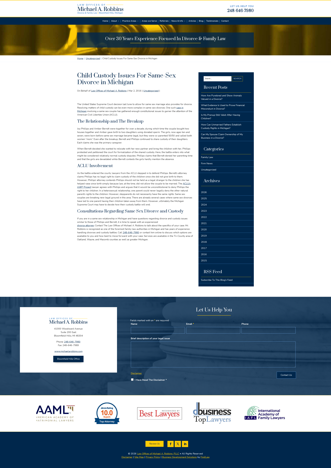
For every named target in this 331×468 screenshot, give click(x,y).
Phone (245, 323)
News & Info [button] (177, 21)
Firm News (207, 163)
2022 (204, 217)
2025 (204, 198)
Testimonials (212, 21)
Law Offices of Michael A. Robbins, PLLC (158, 453)
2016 (204, 254)
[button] (328, 449)
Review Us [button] (154, 443)
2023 (204, 210)
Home (105, 21)
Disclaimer (136, 373)
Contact (225, 21)
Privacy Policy (153, 457)
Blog (201, 21)
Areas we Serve (149, 21)
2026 (204, 192)
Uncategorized (151, 90)
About (114, 21)
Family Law (207, 157)
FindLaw (205, 457)
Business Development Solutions (179, 457)
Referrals (164, 21)
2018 (204, 242)
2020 (204, 229)
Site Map (139, 457)
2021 (204, 223)
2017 (204, 248)
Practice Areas (129, 21)
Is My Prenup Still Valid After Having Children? (220, 116)
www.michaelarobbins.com (68, 351)
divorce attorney (85, 225)
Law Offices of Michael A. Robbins (109, 90)
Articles (192, 21)
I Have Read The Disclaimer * (151, 379)
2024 (204, 204)
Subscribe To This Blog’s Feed (217, 280)
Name (134, 323)
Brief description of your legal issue (150, 338)
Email (190, 323)
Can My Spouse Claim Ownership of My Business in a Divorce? (222, 136)
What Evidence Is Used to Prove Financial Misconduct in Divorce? (223, 107)
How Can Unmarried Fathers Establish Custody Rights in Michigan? (221, 126)
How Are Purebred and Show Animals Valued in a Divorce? (221, 97)
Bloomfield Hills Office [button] (68, 358)
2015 (204, 260)
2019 (204, 235)
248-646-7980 (240, 10)
